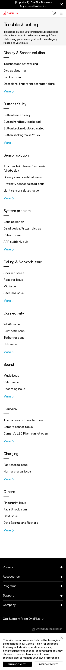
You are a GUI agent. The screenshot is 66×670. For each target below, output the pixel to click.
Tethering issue (14, 337)
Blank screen (12, 77)
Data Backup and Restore (21, 522)
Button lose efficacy (17, 115)
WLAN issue (12, 324)
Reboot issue (12, 235)
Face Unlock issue (15, 509)
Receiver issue (13, 279)
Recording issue (14, 389)
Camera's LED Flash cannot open (26, 433)
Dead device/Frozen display (22, 228)
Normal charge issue (17, 471)
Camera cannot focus (18, 427)
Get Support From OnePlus (26, 618)
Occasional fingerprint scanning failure (29, 84)
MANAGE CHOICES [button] (17, 664)
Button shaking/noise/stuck (22, 135)
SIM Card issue (14, 293)
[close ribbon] (61, 4)
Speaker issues (14, 273)
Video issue (11, 382)
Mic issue (10, 286)
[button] (54, 13)
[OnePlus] (10, 13)
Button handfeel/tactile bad (22, 122)
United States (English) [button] (49, 628)
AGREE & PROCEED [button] (48, 664)
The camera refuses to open (23, 420)
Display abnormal (15, 70)
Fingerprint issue (15, 503)
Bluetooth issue (14, 331)
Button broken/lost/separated (24, 128)
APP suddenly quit (16, 242)
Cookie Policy (34, 643)
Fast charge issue (16, 465)
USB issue (10, 344)
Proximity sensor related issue (24, 184)
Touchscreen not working (21, 64)
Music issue (11, 375)
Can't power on (14, 222)
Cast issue (11, 516)
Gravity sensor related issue (23, 177)
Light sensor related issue (21, 190)
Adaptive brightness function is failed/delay (24, 168)
